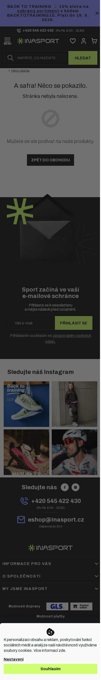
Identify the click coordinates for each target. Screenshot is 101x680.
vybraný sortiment (38, 11)
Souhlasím (50, 669)
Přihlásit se (73, 323)
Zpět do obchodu (50, 160)
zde (62, 650)
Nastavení (14, 659)
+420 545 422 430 (56, 501)
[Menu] (8, 40)
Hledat (83, 58)
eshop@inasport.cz (56, 519)
